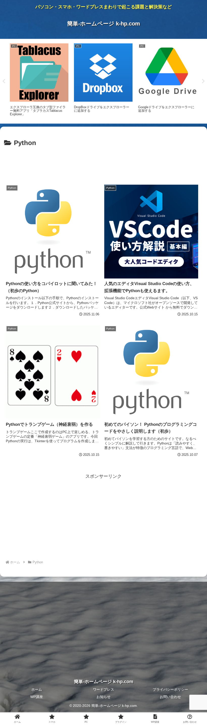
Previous (3, 81)
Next (203, 81)
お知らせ (103, 697)
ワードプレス (103, 689)
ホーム (36, 689)
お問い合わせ (170, 697)
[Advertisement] (103, 162)
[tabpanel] (39, 80)
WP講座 (36, 697)
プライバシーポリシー (170, 689)
